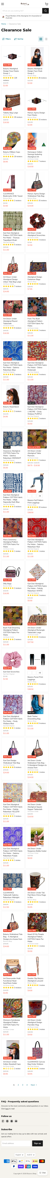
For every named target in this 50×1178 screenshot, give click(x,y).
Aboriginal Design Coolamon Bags (35, 278)
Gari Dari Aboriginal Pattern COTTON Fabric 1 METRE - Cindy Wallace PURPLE (37, 410)
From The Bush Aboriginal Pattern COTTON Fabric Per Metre (36, 322)
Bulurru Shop (7, 76)
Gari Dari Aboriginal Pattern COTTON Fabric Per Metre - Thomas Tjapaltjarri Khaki (12, 236)
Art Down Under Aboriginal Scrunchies (36, 234)
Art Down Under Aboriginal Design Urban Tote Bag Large (12, 279)
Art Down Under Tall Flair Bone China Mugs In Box (37, 895)
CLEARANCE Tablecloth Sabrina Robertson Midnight (11, 895)
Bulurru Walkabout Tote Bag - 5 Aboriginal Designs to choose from (12, 936)
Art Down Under (8, 154)
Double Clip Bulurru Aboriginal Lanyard (35, 979)
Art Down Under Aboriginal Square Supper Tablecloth (35, 806)
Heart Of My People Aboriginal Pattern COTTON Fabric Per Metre (36, 938)
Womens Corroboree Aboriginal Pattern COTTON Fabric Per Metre (11, 1023)
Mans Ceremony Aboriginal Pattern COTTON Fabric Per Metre (11, 543)
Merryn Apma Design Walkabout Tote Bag (36, 194)
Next (33, 1085)
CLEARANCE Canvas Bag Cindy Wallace (36, 1063)
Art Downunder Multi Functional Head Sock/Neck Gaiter (11, 980)
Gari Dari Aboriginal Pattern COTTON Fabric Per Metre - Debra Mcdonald (37, 366)
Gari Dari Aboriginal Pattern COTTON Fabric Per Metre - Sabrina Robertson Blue (12, 366)
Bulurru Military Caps (11, 152)
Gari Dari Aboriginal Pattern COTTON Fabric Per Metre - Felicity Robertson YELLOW (12, 808)
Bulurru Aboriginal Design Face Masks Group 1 (11, 71)
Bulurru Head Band (11, 407)
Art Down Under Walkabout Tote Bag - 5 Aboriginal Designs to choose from (37, 764)
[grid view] (40, 39)
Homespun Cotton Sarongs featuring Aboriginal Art (35, 154)
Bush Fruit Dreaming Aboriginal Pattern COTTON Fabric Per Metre (11, 631)
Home (3, 24)
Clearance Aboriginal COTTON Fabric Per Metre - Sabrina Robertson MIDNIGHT (12, 454)
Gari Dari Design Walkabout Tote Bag (11, 761)
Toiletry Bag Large (10, 113)
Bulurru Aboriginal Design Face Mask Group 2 (35, 71)
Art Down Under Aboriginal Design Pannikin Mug (35, 1022)
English (18, 1155)
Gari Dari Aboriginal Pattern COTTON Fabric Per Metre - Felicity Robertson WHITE (37, 587)
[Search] (45, 11)
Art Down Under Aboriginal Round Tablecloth (10, 321)
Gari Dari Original (8, 242)
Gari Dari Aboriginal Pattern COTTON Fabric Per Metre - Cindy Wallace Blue (12, 720)
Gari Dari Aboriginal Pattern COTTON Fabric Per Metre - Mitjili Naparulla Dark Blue (12, 498)
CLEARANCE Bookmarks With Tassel (12, 194)
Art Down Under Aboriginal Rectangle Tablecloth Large (36, 630)
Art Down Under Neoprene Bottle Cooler (37, 849)
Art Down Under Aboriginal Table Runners (34, 453)
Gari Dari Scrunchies (11, 672)
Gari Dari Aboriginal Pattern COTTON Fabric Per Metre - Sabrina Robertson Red (37, 543)
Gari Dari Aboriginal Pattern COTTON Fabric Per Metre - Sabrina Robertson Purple (12, 852)
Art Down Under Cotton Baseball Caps (12, 1063)
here (7, 1109)
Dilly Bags (7, 583)
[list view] (46, 39)
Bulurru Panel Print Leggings (35, 678)
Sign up (37, 1143)
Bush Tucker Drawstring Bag (34, 717)
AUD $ (29, 1155)
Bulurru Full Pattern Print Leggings (35, 501)
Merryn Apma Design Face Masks (36, 114)
